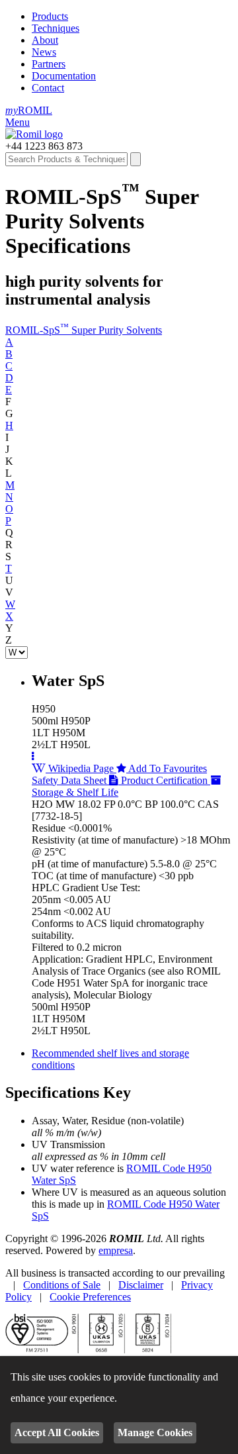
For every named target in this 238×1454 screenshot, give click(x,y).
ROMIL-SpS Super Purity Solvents (83, 330)
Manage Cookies (155, 1432)
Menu (17, 122)
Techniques (55, 28)
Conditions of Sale (61, 1284)
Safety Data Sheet (70, 780)
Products (50, 16)
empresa (116, 1250)
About (45, 40)
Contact (48, 87)
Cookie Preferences (90, 1296)
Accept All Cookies (57, 1432)
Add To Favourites (166, 768)
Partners (48, 64)
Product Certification (164, 780)
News (44, 52)
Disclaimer (140, 1284)
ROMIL (28, 110)
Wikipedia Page (81, 768)
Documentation (64, 75)
